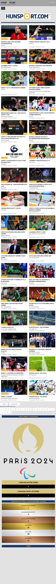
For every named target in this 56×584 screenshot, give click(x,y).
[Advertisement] (28, 566)
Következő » (14, 404)
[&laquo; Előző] (0, 409)
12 (47, 409)
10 (37, 409)
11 (42, 409)
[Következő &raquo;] (11, 412)
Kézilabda (4, 39)
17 (2, 412)
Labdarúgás (33, 181)
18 (7, 412)
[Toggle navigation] (3, 8)
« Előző (4, 404)
